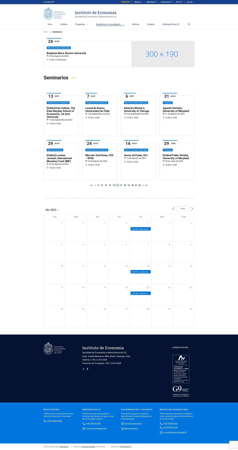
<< (91, 185)
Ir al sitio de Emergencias (96, 428)
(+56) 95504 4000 (54, 421)
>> (146, 185)
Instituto (63, 24)
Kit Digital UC (125, 447)
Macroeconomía (55, 150)
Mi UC (178, 2)
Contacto (151, 24)
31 (148, 223)
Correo (190, 2)
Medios (139, 2)
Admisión (125, 2)
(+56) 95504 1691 (170, 423)
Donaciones (166, 2)
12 (102, 185)
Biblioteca (151, 2)
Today (182, 209)
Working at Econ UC (171, 24)
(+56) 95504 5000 (93, 423)
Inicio (50, 24)
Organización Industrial (58, 103)
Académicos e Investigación (110, 24)
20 (133, 185)
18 (125, 185)
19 (129, 185)
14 (110, 185)
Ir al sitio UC (48, 2)
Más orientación (131, 428)
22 (139, 185)
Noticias (135, 24)
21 (136, 185)
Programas (81, 24)
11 (98, 185)
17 (121, 185)
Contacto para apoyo (133, 423)
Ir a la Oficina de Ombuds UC (175, 432)
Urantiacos (63, 447)
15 (114, 185)
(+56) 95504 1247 (170, 427)
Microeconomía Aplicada (59, 48)
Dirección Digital (88, 447)
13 (106, 185)
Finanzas (168, 103)
